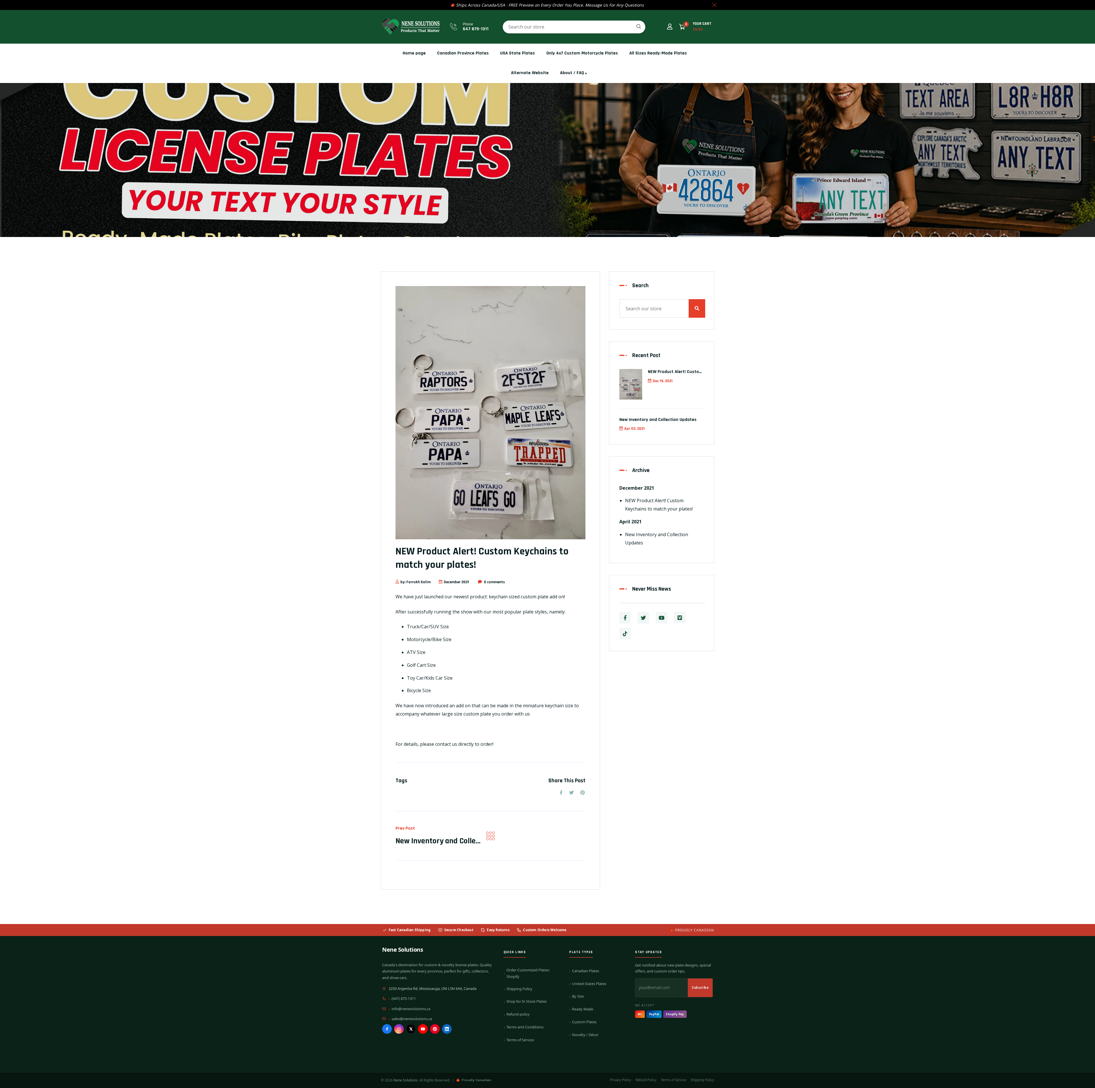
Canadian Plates (585, 970)
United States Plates (589, 983)
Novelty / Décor (585, 1034)
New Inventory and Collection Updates (459, 841)
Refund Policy (646, 1080)
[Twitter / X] (411, 1029)
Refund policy (518, 1014)
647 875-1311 (475, 29)
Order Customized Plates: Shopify (527, 973)
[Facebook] (387, 1029)
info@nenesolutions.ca (411, 1008)
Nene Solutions (402, 949)
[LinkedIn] (447, 1029)
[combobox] (574, 27)
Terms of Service (520, 1039)
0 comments (494, 582)
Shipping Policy (519, 988)
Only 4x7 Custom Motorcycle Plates (582, 53)
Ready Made (582, 1009)
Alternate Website (530, 73)
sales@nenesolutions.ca (412, 1018)
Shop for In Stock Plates (526, 1001)
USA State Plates (517, 53)
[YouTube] (423, 1029)
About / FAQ (572, 73)
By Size (578, 996)
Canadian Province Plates (463, 53)
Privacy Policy (620, 1080)
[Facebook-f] (625, 617)
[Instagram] (399, 1029)
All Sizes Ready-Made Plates (658, 53)
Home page (414, 53)
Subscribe (700, 987)
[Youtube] (661, 617)
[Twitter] (643, 617)
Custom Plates (584, 1021)
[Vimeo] (680, 617)
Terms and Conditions (525, 1027)
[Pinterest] (435, 1029)
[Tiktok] (625, 633)
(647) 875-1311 (404, 998)
